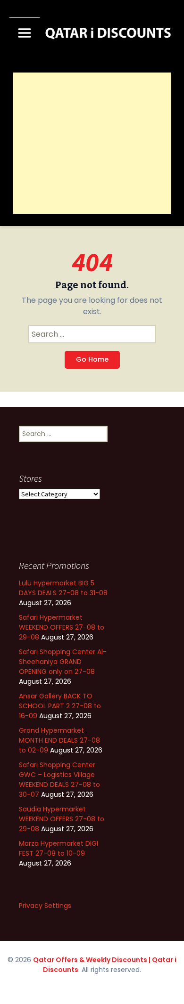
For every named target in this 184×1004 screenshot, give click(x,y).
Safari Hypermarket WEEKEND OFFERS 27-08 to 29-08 (61, 627)
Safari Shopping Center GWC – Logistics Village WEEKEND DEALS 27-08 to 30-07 (59, 779)
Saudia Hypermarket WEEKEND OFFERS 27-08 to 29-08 (61, 819)
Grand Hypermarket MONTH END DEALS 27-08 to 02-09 (59, 740)
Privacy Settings (45, 905)
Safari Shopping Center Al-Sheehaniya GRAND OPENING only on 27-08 (63, 661)
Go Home (92, 359)
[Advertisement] (92, 143)
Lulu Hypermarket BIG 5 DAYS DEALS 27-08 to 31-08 (63, 588)
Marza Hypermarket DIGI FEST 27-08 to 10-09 (58, 848)
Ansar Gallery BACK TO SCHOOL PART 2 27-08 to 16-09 (60, 706)
